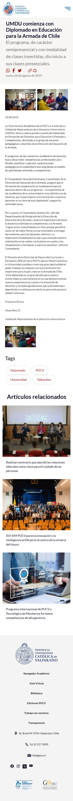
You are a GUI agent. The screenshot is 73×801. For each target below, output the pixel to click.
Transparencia (36, 722)
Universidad (18, 379)
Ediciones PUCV (36, 703)
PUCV (40, 370)
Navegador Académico (36, 673)
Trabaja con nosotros (36, 712)
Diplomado (17, 370)
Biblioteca (36, 693)
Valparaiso (44, 379)
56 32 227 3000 (39, 744)
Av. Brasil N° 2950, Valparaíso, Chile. (39, 733)
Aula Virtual (37, 683)
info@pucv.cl (39, 755)
